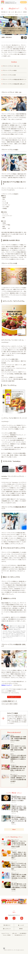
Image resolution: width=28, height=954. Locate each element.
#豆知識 (15, 703)
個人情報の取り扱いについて (20, 935)
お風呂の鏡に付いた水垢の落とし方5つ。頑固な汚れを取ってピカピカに (18, 876)
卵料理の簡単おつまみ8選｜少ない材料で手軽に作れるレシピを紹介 (18, 798)
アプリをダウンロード (13, 697)
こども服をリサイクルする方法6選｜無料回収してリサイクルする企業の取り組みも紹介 (18, 778)
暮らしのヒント (18, 12)
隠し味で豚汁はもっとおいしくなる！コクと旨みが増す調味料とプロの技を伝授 (18, 886)
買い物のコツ (4, 12)
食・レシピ (11, 12)
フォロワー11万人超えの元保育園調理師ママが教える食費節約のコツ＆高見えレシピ (18, 758)
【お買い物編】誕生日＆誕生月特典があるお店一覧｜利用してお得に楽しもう (18, 768)
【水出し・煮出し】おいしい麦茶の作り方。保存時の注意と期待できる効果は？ (18, 855)
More (14, 829)
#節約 (11, 703)
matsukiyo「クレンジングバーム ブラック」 (13, 476)
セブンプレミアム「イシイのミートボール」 (12, 340)
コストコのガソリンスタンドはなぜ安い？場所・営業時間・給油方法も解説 (18, 748)
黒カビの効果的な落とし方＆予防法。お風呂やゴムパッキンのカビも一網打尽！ (18, 820)
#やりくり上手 (5, 703)
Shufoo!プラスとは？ (6, 933)
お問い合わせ (14, 933)
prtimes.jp (5, 342)
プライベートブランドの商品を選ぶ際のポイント (14, 79)
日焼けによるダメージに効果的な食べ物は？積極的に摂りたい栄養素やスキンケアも (18, 808)
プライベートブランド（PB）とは (11, 66)
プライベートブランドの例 (9, 75)
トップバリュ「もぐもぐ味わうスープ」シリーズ (14, 418)
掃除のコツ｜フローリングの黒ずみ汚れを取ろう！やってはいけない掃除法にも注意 (18, 843)
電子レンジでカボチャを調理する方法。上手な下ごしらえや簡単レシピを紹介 (18, 866)
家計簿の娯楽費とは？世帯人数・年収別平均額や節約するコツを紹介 (18, 738)
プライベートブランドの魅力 (10, 70)
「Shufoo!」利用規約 (6, 935)
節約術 (25, 12)
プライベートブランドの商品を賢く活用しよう (14, 84)
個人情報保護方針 (23, 933)
